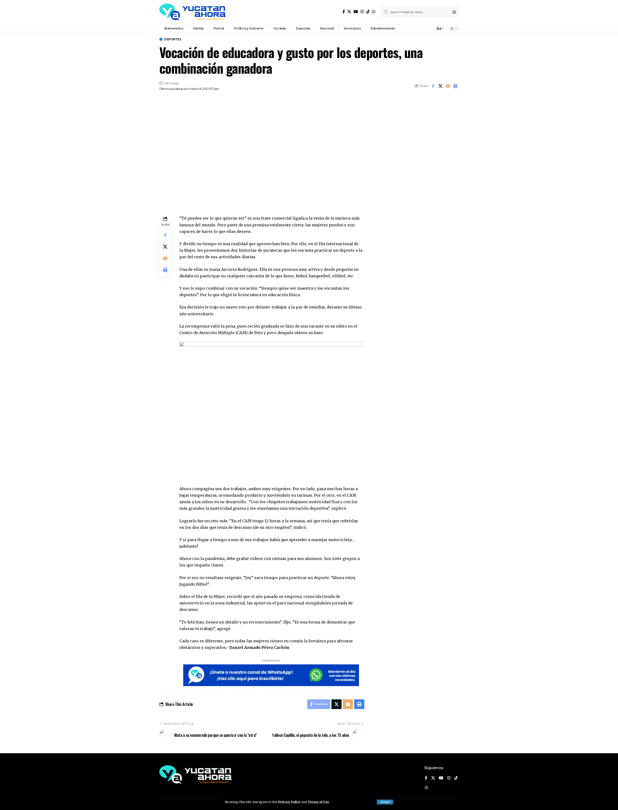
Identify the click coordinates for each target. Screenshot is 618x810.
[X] (349, 11)
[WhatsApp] (374, 11)
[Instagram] (362, 11)
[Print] (455, 86)
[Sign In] (421, 28)
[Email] (447, 86)
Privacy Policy (289, 802)
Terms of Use (318, 802)
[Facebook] (343, 11)
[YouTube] (355, 11)
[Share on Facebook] (432, 86)
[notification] (430, 28)
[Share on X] (440, 86)
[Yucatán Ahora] (192, 12)
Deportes (172, 39)
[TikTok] (368, 11)
